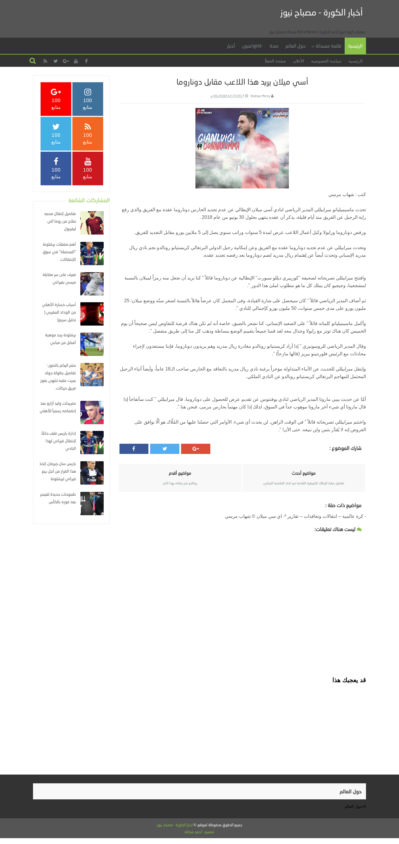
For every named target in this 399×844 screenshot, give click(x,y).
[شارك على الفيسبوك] (134, 449)
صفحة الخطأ (275, 61)
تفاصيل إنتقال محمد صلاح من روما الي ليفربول (60, 221)
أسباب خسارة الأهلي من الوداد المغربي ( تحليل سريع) (59, 312)
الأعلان (298, 61)
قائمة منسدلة (328, 45)
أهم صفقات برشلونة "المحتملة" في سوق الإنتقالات (59, 252)
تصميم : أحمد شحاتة (199, 831)
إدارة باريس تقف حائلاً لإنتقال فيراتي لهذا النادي (58, 441)
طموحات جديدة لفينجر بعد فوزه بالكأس (58, 498)
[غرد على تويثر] (164, 449)
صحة (274, 45)
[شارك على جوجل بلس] (195, 449)
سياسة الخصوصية (326, 61)
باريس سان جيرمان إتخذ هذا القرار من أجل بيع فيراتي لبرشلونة (57, 471)
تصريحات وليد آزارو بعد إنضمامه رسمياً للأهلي (58, 407)
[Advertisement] (242, 725)
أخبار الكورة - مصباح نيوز (321, 12)
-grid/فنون (252, 45)
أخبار (231, 45)
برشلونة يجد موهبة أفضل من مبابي (60, 338)
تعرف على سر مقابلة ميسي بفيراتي (59, 278)
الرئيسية (355, 45)
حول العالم (295, 45)
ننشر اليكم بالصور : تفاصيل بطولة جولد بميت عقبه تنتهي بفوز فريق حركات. (58, 376)
